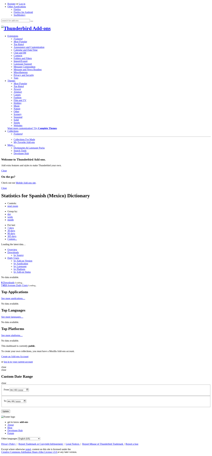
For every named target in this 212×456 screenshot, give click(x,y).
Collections (12, 131)
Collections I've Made (24, 139)
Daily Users (13, 258)
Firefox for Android (23, 12)
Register (11, 3)
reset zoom (12, 206)
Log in (22, 3)
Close (4, 170)
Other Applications (16, 6)
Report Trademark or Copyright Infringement (40, 444)
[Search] (32, 21)
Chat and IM (20, 52)
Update (5, 411)
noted (28, 449)
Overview (12, 249)
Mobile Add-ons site (26, 182)
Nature (17, 108)
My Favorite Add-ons (24, 142)
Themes (11, 80)
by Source (19, 255)
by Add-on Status (22, 272)
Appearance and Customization (29, 47)
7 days (10, 228)
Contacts (18, 55)
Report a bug (132, 444)
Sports (17, 122)
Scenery (18, 114)
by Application (21, 263)
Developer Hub (21, 153)
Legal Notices (73, 444)
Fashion (17, 97)
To (5, 401)
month (10, 219)
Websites (18, 125)
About (10, 425)
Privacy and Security (24, 75)
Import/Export (20, 61)
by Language (20, 266)
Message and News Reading (28, 69)
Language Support (23, 64)
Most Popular (20, 41)
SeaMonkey (19, 15)
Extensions (12, 36)
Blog (9, 427)
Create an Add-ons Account (14, 356)
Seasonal (18, 117)
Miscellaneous (21, 72)
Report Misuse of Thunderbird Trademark (103, 444)
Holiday (18, 103)
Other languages (9, 438)
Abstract (18, 92)
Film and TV (20, 100)
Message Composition (24, 66)
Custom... (12, 239)
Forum (10, 433)
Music (17, 106)
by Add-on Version (23, 260)
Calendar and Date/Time (26, 50)
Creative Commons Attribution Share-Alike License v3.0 (29, 452)
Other (16, 111)
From (6, 389)
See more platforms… (12, 335)
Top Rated (19, 44)
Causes (17, 94)
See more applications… (13, 298)
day (9, 214)
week (10, 217)
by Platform (19, 269)
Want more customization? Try (32, 128)
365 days (11, 236)
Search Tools (20, 150)
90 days (11, 233)
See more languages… (12, 317)
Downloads (13, 252)
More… (11, 145)
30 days (11, 230)
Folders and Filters (23, 58)
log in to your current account (18, 361)
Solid (16, 120)
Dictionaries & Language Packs (29, 148)
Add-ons (41, 28)
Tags (16, 78)
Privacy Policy (8, 444)
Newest (17, 89)
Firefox (17, 9)
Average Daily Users (14, 285)
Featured (18, 38)
